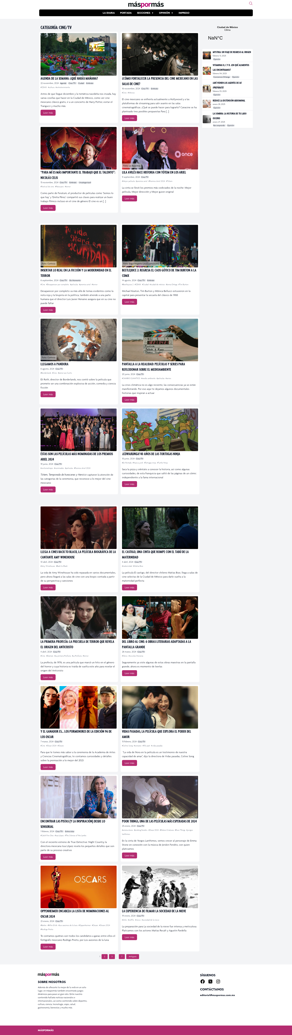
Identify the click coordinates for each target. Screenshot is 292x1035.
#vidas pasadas (156, 745)
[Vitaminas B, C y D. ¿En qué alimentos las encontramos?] (207, 71)
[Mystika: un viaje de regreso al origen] (207, 55)
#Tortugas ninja (150, 463)
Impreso (184, 12)
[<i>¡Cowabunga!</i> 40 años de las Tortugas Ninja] (160, 430)
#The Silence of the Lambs (75, 835)
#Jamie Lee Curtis (65, 373)
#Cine (124, 92)
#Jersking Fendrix (141, 830)
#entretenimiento (63, 87)
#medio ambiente (148, 378)
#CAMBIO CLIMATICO (131, 378)
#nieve (138, 920)
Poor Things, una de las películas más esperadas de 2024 (159, 821)
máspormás (46, 1030)
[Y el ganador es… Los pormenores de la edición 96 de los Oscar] (79, 707)
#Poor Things (180, 830)
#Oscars (61, 745)
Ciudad (81, 83)
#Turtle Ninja (162, 463)
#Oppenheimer (85, 925)
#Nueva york (138, 463)
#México (131, 92)
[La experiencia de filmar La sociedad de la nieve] (160, 887)
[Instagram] (218, 981)
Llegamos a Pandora (54, 364)
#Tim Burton (183, 284)
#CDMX (44, 87)
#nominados (59, 468)
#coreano (138, 745)
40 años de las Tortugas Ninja (151, 453)
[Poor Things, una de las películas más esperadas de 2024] (160, 797)
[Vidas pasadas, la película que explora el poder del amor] (160, 707)
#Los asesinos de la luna (68, 925)
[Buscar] (251, 3)
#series (168, 378)
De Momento (75, 280)
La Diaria (109, 12)
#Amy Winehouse (48, 566)
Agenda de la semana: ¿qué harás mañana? (69, 78)
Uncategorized (85, 182)
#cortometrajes (47, 468)
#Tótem (169, 181)
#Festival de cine (47, 186)
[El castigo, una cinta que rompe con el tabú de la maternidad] (160, 527)
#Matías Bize (138, 566)
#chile (124, 920)
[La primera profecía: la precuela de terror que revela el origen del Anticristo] (79, 617)
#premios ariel (142, 181)
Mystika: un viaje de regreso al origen (232, 52)
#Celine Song (127, 745)
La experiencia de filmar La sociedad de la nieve (154, 911)
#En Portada (127, 463)
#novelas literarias (136, 656)
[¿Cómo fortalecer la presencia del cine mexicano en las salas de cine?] (160, 54)
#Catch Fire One (47, 835)
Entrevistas (69, 831)
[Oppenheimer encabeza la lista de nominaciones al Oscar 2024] (79, 887)
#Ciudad (145, 284)
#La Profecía (77, 656)
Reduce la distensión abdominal (229, 100)
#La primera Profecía (62, 656)
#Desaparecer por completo (57, 284)
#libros (125, 656)
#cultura (51, 87)
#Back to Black (61, 566)
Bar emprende (219, 125)
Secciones (143, 12)
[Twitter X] (210, 981)
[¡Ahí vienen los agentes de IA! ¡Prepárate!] (207, 88)
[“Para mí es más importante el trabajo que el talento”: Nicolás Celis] (79, 148)
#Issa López (59, 835)
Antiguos (133, 956)
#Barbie (44, 925)
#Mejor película (128, 181)
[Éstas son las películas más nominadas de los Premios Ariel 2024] (79, 430)
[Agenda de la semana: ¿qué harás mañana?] (79, 54)
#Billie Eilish (53, 925)
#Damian (50, 656)
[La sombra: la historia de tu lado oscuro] (207, 119)
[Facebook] (202, 981)
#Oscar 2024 (51, 745)
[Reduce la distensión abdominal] (207, 104)
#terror (68, 186)
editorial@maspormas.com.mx (217, 995)
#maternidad (127, 566)
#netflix (131, 920)
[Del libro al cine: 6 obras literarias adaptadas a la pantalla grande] (160, 617)
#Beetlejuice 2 (128, 284)
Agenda (63, 83)
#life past (146, 745)
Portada (126, 12)
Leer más (48, 112)
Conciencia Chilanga (221, 77)
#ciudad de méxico (157, 284)
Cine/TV (72, 83)
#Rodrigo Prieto (47, 929)
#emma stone (127, 830)
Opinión (164, 12)
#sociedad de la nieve (150, 920)
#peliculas (74, 284)
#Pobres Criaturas (167, 830)
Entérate (89, 83)
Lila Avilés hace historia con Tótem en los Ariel (154, 172)
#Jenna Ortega (172, 284)
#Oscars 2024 (104, 925)
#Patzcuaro (59, 186)
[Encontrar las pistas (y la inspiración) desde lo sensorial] (79, 797)
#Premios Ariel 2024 (157, 181)
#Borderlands (46, 373)
